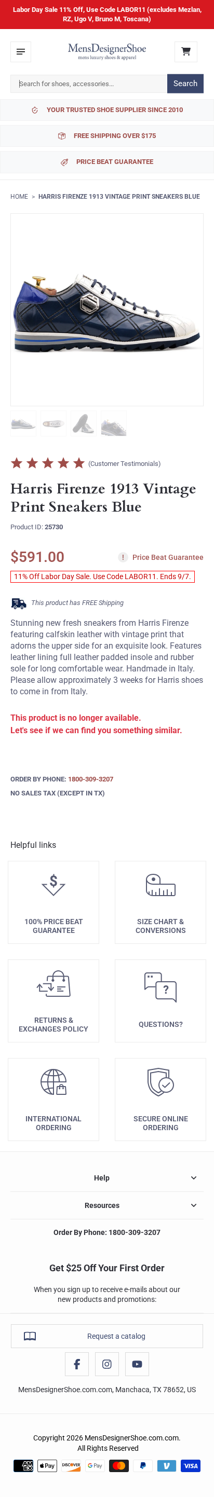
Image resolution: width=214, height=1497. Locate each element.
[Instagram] (107, 1364)
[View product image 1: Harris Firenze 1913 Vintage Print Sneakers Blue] (23, 423)
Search (185, 83)
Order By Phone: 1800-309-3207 (107, 1232)
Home (19, 196)
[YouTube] (137, 1364)
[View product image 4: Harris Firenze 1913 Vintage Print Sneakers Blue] (113, 423)
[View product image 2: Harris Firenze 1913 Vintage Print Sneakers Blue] (53, 423)
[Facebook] (76, 1364)
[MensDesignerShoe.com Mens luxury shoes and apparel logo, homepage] (107, 52)
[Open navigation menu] (20, 52)
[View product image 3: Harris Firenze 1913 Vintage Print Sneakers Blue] (83, 423)
